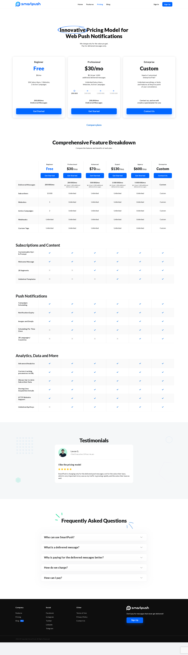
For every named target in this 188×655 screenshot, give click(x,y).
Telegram (49, 628)
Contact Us (149, 111)
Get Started (38, 111)
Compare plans (94, 125)
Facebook (50, 613)
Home (80, 4)
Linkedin (49, 625)
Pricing (100, 4)
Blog (108, 4)
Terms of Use (81, 613)
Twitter (49, 621)
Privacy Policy (81, 617)
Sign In (156, 4)
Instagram (50, 617)
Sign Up (167, 4)
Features (90, 4)
